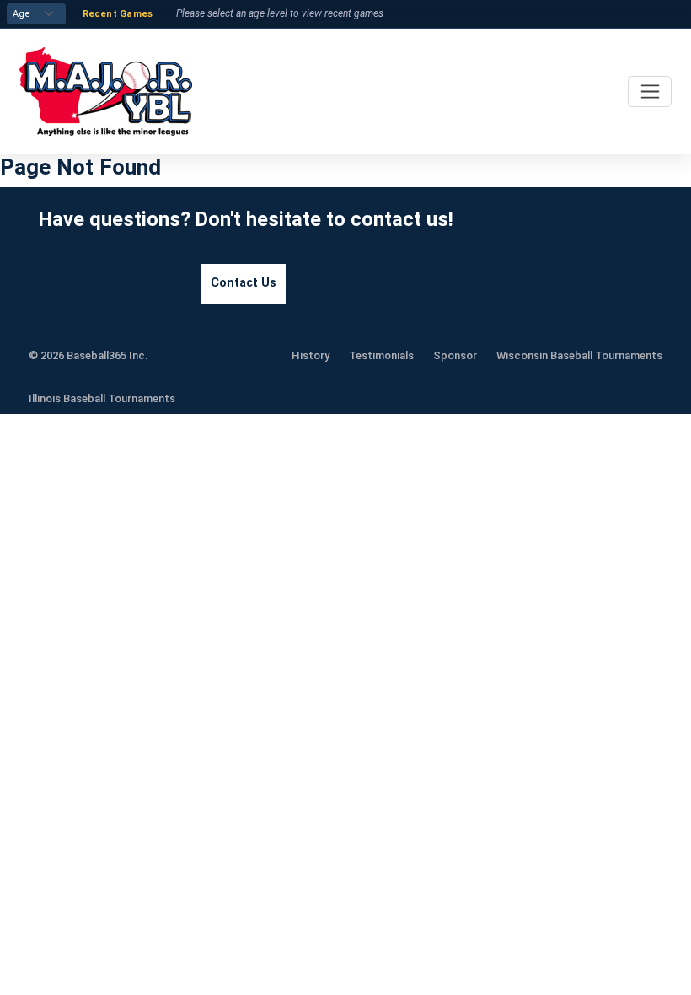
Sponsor (455, 355)
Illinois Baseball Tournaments (102, 398)
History (310, 355)
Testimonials (381, 355)
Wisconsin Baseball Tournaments (579, 355)
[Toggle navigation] (650, 91)
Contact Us (243, 283)
